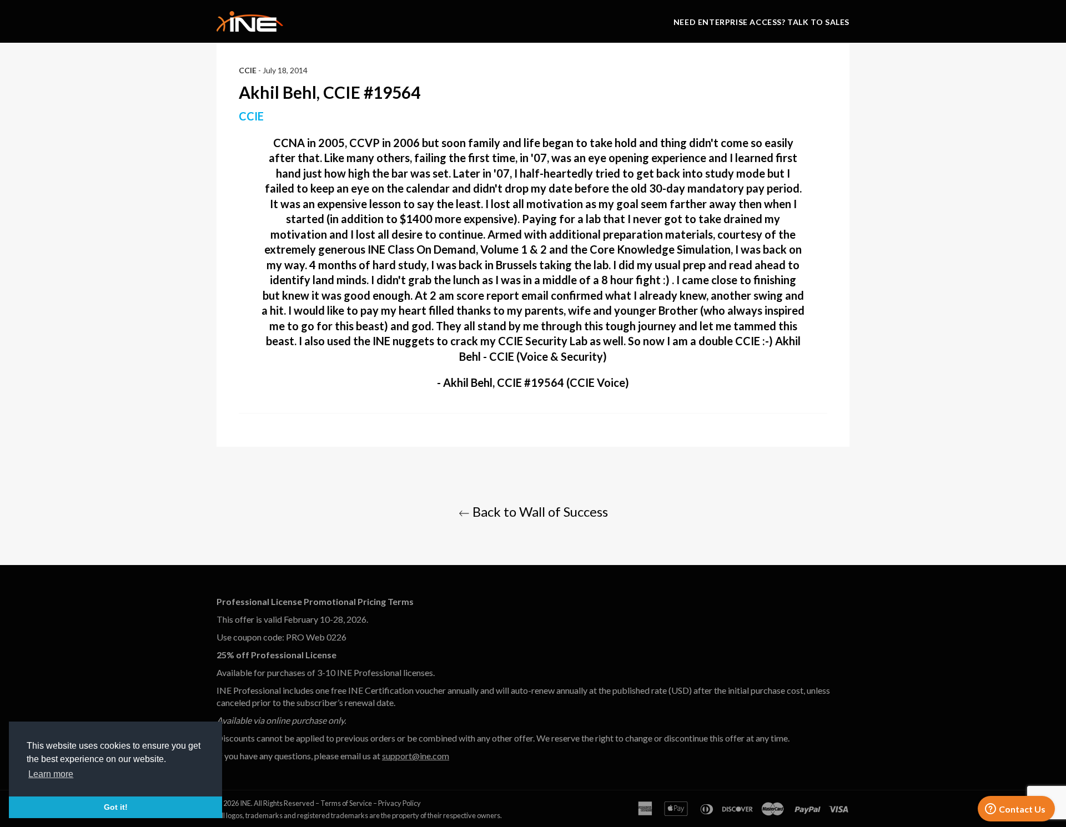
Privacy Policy (399, 803)
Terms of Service (346, 803)
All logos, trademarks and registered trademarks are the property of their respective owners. (359, 815)
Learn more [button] (50, 774)
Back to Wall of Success (539, 511)
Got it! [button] (116, 807)
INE (245, 803)
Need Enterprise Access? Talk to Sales (761, 22)
